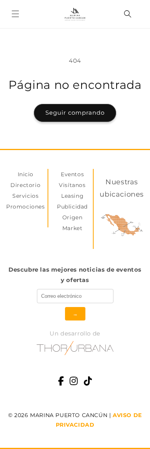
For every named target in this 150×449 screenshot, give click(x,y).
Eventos (72, 174)
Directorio (25, 185)
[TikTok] (88, 381)
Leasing (72, 195)
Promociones (25, 206)
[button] (15, 13)
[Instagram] (74, 381)
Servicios (25, 195)
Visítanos (72, 185)
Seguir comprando (75, 112)
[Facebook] (61, 381)
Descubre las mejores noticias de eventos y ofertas (75, 275)
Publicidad (72, 206)
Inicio (26, 174)
